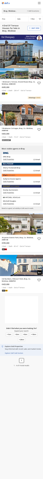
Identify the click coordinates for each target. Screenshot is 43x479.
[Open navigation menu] (39, 3)
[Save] (40, 19)
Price (3, 19)
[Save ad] (39, 83)
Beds (19, 19)
